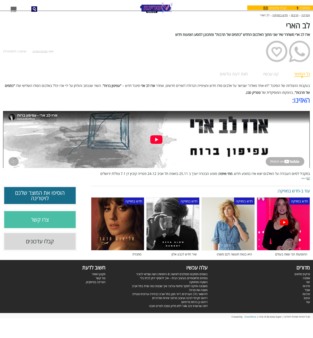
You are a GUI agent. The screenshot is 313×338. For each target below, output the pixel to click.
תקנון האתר (98, 274)
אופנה (306, 278)
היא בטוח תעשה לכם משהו (234, 254)
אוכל (307, 290)
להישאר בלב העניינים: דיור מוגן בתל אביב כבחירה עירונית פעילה (170, 294)
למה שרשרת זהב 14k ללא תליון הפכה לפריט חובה (178, 306)
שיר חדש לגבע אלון (184, 254)
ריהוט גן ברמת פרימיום (194, 302)
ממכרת (136, 254)
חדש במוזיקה (299, 201)
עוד (308, 302)
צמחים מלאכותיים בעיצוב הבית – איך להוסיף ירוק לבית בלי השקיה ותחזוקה (174, 280)
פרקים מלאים (302, 274)
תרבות (306, 294)
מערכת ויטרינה (39, 51)
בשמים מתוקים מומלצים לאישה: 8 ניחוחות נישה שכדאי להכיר (172, 274)
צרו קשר (40, 219)
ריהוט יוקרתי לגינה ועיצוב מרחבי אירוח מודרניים (180, 298)
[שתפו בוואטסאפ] (299, 51)
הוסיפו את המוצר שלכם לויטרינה (40, 195)
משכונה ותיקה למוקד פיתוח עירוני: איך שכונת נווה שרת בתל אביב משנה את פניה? (170, 288)
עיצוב (306, 298)
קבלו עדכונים (40, 241)
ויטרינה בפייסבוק (95, 282)
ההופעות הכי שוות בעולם (291, 254)
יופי (308, 282)
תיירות (306, 286)
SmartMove (250, 316)
